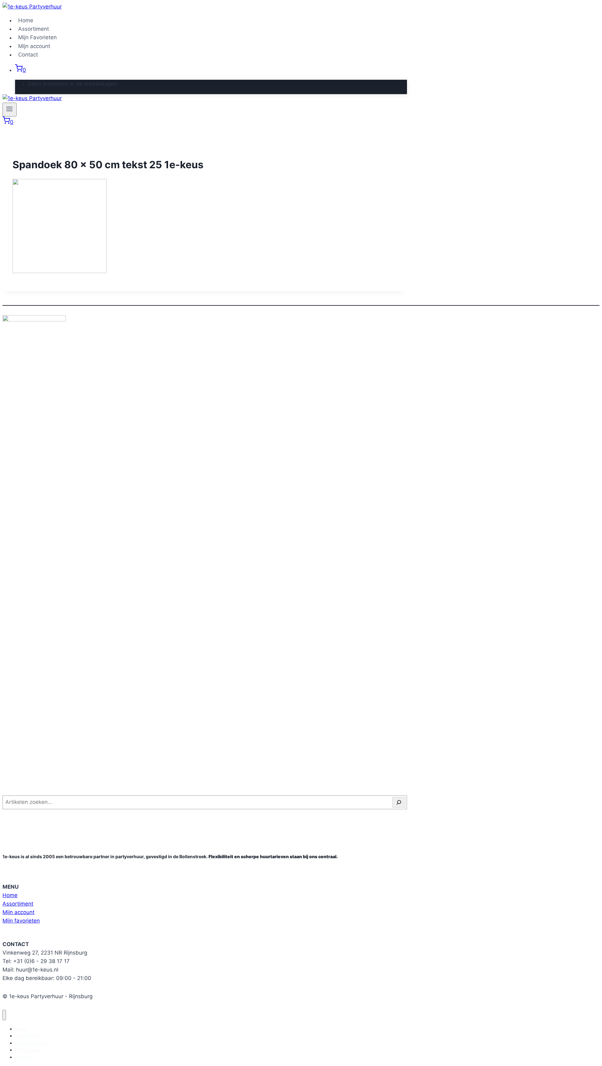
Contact (28, 54)
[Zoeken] (398, 802)
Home (25, 20)
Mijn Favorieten (37, 38)
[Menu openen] (10, 109)
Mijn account (34, 46)
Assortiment (33, 29)
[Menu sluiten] (4, 1015)
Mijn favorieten (21, 921)
